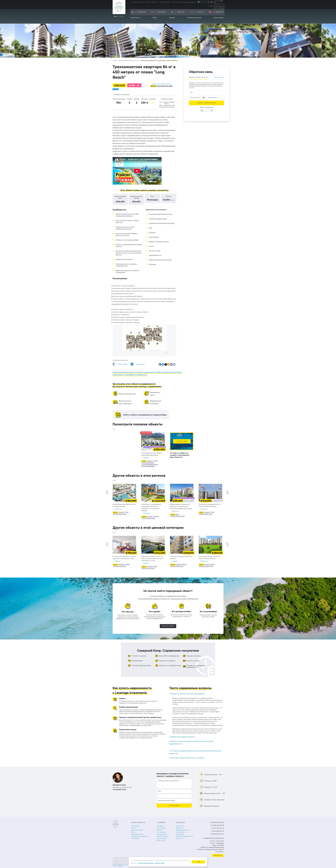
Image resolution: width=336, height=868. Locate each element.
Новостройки (218, 17)
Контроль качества (162, 836)
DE (121, 16)
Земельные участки (194, 17)
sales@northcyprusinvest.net (216, 6)
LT (119, 16)
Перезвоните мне (219, 4)
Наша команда (161, 828)
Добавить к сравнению (122, 94)
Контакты (159, 830)
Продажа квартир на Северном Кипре (129, 60)
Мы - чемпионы (161, 832)
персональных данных (145, 863)
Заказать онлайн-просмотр (198, 77)
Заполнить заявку (168, 626)
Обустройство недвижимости (140, 836)
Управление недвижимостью (184, 836)
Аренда (172, 17)
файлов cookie (159, 863)
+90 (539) (218, 2)
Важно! (141, 2)
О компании (134, 2)
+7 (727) (179, 12)
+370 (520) (197, 12)
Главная (115, 60)
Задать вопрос (219, 77)
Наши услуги (179, 838)
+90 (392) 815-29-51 (217, 822)
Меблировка (179, 828)
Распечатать (140, 364)
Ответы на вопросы (151, 2)
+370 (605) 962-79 (217, 831)
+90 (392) (140, 12)
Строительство (176, 2)
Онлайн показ (180, 825)
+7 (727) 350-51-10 (217, 828)
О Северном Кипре (164, 2)
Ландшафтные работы (182, 830)
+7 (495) (159, 12)
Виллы (155, 17)
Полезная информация (189, 2)
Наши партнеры (161, 838)
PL (123, 16)
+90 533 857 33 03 (119, 790)
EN (117, 16)
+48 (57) (217, 12)
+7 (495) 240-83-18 (217, 825)
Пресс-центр (161, 840)
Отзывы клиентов (162, 834)
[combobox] (146, 85)
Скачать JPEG (122, 364)
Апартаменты (135, 17)
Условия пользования (118, 866)
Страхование (180, 834)
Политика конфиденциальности (120, 864)
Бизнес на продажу (137, 830)
